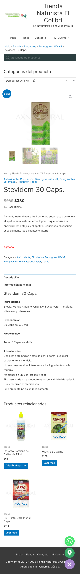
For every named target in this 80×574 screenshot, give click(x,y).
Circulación (26, 179)
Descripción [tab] (11, 277)
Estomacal (10, 181)
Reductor (23, 181)
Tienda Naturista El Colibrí (53, 13)
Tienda (25, 37)
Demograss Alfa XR (32, 173)
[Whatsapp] (70, 541)
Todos (33, 181)
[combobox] (40, 80)
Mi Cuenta (60, 37)
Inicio (13, 37)
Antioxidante (11, 179)
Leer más (49, 462)
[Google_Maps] (70, 553)
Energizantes (67, 179)
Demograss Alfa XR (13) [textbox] (36, 80)
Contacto (40, 37)
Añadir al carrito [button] (16, 465)
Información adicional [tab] (17, 284)
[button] (70, 96)
